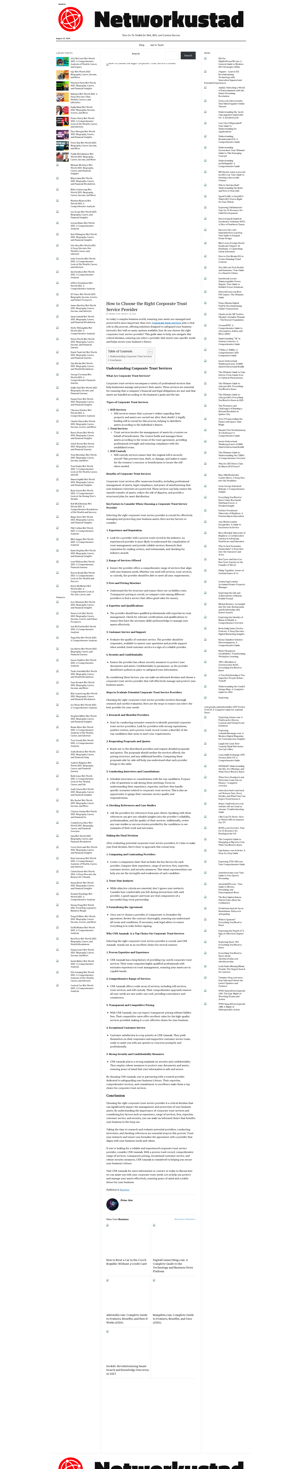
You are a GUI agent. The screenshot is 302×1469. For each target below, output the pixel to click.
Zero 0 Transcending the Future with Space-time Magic (230, 421)
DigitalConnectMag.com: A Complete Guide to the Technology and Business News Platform (173, 1265)
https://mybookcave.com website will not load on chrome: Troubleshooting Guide (231, 807)
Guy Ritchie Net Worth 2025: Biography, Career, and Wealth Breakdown (82, 366)
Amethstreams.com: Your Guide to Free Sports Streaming (231, 875)
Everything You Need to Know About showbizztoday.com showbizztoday (230, 957)
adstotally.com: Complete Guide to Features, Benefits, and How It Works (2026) (127, 1318)
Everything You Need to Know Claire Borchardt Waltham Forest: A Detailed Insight (230, 501)
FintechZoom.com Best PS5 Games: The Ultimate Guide (231, 294)
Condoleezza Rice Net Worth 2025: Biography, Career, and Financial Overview (82, 827)
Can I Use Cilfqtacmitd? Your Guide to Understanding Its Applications (230, 127)
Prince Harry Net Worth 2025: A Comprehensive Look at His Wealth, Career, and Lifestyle (84, 122)
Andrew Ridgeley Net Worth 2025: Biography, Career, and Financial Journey (82, 767)
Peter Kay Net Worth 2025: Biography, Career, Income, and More (84, 145)
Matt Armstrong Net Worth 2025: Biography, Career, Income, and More (83, 192)
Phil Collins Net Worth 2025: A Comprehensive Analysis (82, 531)
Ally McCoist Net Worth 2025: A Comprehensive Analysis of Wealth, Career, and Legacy (84, 62)
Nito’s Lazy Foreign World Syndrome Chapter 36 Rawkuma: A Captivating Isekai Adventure (231, 247)
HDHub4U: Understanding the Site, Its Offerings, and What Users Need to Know (231, 769)
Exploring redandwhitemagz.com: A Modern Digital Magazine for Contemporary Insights (231, 734)
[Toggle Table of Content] (148, 351)
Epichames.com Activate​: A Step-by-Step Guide (231, 852)
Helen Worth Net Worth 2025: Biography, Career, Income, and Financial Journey (82, 343)
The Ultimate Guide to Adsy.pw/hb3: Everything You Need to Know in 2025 (230, 397)
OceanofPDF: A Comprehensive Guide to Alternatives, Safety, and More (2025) (230, 329)
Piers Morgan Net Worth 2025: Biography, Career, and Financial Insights (83, 134)
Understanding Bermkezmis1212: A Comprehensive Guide (229, 139)
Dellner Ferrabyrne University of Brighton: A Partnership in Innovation (231, 513)
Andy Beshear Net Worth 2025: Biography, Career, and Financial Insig (83, 754)
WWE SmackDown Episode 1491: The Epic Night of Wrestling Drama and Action (231, 995)
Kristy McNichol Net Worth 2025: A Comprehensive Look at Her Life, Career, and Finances (75, 592)
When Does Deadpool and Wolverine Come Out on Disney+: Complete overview (231, 781)
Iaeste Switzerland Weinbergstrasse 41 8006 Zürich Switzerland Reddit (231, 364)
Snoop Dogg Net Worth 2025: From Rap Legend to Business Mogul (83, 908)
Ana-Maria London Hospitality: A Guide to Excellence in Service (229, 524)
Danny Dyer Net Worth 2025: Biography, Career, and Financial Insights (82, 402)
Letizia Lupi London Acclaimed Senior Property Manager (231, 584)
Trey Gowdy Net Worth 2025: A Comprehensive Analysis (82, 743)
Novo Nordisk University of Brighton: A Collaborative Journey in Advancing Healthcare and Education (231, 537)
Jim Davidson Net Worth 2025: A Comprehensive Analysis (82, 274)
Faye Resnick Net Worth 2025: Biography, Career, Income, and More (82, 685)
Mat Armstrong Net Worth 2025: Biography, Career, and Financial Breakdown (84, 696)
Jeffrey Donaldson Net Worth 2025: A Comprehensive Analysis (83, 286)
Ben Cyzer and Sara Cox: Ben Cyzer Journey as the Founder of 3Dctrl (230, 562)
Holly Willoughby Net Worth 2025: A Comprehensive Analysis (83, 330)
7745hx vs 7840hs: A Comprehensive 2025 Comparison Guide (228, 352)
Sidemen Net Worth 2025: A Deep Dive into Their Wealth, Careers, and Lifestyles (84, 98)
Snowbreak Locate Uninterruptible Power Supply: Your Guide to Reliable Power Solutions (230, 282)
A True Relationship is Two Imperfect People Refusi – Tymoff (231, 678)
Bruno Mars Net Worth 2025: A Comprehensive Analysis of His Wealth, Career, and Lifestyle (82, 731)
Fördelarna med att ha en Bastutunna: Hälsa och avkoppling (230, 911)
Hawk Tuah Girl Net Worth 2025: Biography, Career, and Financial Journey (84, 355)
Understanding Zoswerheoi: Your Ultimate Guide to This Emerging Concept (231, 151)
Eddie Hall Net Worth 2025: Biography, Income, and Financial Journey (84, 390)
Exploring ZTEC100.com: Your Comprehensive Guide (231, 863)
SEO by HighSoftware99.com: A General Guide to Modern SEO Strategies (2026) (230, 62)
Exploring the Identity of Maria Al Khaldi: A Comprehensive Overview (230, 620)
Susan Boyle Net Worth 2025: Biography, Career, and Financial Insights (82, 885)
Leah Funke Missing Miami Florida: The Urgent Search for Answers (231, 969)
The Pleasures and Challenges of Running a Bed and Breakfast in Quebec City (230, 410)
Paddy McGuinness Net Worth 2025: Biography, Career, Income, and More (83, 156)
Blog (141, 44)
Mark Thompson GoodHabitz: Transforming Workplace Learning (231, 653)
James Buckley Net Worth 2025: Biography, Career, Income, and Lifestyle (83, 308)
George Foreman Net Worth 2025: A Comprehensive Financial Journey (83, 378)
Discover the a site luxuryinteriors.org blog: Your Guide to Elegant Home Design (230, 234)
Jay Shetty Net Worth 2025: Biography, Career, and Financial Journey (84, 651)
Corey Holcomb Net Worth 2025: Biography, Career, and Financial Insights (84, 850)
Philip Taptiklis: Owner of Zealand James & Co (231, 572)
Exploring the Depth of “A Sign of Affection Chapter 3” (231, 933)
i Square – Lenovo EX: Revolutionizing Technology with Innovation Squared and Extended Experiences (223, 77)
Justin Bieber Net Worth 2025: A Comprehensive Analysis (82, 964)
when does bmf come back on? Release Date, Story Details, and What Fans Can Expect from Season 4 (231, 794)
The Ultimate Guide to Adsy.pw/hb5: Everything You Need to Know (230, 386)
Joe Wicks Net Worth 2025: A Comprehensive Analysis (84, 706)
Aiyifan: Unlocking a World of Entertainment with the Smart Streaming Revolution (231, 92)
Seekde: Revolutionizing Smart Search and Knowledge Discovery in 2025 (127, 1369)
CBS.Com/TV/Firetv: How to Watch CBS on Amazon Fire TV (231, 819)
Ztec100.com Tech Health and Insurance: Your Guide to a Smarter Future (231, 270)
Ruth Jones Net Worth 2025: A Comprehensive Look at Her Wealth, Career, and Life (82, 780)
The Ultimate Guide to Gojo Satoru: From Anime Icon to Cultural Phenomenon (231, 375)
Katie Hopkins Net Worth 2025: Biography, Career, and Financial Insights (83, 553)
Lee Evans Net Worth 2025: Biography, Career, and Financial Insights (84, 214)
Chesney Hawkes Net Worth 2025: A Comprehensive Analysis (83, 413)
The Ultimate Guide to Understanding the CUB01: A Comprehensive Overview (231, 455)
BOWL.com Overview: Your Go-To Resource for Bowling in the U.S (231, 831)
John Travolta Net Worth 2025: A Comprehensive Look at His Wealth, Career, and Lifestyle (84, 262)
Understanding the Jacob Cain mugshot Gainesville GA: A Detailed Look (230, 115)
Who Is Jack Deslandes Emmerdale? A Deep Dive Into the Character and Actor (230, 550)
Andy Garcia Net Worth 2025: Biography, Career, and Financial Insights (82, 792)
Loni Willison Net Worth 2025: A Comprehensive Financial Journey (83, 564)
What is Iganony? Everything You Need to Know (230, 922)
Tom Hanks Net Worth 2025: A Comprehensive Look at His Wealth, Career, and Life (84, 470)
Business (124, 1189)
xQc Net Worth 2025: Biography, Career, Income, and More (84, 74)
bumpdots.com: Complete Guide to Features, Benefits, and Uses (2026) (173, 1318)
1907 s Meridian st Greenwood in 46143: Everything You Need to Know (230, 666)
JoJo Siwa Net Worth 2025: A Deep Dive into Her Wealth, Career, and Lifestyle (83, 249)
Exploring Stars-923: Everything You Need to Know (230, 944)
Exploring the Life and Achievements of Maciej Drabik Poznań (230, 595)
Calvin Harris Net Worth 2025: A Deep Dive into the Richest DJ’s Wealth (83, 874)
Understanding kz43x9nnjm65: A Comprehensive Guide (229, 163)
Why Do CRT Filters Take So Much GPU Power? (230, 465)
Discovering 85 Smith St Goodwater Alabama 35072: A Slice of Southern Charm (231, 221)
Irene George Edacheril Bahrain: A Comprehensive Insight (231, 489)
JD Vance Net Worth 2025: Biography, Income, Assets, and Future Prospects (84, 297)
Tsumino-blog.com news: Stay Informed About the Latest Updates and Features (230, 981)
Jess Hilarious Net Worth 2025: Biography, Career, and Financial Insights (83, 605)
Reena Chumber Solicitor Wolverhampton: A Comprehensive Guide (230, 642)
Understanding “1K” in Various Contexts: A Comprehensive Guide (229, 341)
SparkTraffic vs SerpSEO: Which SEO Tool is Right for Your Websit (231, 199)
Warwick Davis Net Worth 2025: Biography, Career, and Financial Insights (83, 85)
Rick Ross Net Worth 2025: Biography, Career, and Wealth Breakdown (84, 941)
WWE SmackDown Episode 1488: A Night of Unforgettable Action (231, 1007)
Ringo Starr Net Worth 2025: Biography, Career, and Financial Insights (82, 519)
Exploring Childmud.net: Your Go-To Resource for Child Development (230, 210)
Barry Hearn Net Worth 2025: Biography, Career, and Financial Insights (82, 435)
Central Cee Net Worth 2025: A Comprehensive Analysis (82, 988)
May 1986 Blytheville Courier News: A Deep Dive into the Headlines (231, 478)
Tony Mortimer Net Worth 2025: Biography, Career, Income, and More (84, 457)
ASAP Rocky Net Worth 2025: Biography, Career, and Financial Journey (82, 446)
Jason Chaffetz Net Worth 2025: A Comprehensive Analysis (83, 663)
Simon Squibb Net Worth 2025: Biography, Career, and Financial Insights (83, 482)
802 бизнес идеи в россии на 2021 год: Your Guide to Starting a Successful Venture (231, 176)
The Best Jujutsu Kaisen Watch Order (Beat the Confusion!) (229, 900)
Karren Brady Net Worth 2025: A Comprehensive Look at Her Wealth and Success (83, 577)
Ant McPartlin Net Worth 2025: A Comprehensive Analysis (83, 629)
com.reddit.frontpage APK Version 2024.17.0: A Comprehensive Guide (231, 757)
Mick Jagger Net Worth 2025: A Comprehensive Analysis (82, 542)
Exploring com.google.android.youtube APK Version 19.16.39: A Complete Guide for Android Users (224, 705)
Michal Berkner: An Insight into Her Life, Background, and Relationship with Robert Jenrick (231, 608)
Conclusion (115, 360)
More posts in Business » (185, 1219)
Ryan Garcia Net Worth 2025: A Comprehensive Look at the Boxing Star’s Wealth (83, 494)
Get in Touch (157, 44)
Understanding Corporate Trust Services (131, 356)
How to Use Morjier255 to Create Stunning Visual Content (231, 259)
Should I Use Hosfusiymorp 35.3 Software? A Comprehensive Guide (232, 433)
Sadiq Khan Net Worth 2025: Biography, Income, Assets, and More (83, 110)
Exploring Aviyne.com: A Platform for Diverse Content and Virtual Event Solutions (231, 721)
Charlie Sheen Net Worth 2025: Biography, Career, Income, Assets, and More (83, 424)
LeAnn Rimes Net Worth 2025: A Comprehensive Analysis (83, 226)
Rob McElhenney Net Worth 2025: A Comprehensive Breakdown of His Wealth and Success (84, 508)
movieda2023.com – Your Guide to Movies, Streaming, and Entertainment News (230, 888)
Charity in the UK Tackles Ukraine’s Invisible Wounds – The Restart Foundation (231, 317)
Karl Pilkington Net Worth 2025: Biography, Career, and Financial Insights (84, 237)
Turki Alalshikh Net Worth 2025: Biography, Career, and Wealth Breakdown (84, 674)
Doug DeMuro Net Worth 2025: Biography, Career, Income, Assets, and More (83, 919)
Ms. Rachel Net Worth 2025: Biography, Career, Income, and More (82, 803)
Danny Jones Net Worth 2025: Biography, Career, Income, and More (82, 952)
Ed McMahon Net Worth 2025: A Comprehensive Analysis (83, 930)
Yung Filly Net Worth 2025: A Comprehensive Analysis (84, 639)
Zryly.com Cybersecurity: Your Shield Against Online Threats (231, 103)
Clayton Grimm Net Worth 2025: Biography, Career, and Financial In (84, 814)
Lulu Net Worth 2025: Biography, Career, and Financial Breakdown (82, 839)
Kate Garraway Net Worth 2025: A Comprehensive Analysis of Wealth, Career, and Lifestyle (84, 862)
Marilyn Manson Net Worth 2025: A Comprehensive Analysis (83, 203)
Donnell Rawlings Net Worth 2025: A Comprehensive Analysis (83, 896)
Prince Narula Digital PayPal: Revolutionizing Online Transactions (230, 306)
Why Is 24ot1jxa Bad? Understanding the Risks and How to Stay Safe (230, 188)
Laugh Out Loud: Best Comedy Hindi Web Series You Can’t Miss (230, 746)
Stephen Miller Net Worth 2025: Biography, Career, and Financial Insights (84, 719)
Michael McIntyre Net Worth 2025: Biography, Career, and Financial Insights (82, 169)
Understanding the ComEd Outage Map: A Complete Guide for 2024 (231, 689)
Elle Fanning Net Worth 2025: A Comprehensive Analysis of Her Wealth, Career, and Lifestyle (82, 976)
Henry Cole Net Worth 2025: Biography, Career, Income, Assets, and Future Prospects (84, 617)
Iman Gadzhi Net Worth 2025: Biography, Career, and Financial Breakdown (83, 319)
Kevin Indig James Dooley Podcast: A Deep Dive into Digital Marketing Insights (231, 631)
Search (136, 53)
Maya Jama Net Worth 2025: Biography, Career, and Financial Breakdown (83, 181)
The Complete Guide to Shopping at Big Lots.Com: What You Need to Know (231, 842)
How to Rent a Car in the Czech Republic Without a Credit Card (126, 1262)
